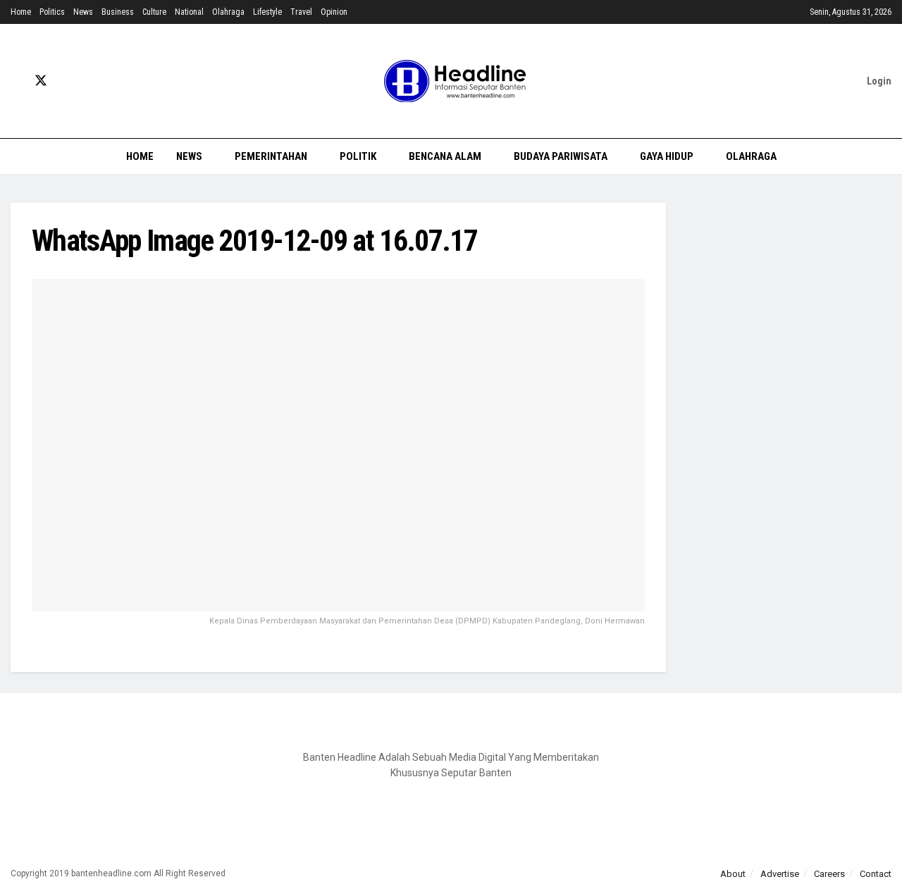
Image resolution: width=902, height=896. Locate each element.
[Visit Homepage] (451, 81)
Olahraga (228, 12)
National (189, 12)
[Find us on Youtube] (66, 81)
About (733, 874)
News (83, 12)
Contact (875, 874)
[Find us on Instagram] (90, 81)
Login (878, 81)
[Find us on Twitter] (41, 81)
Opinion (334, 12)
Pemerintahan (271, 156)
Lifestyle (267, 12)
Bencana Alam (445, 156)
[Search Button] (886, 156)
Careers (829, 874)
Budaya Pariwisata (560, 156)
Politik (358, 156)
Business (117, 12)
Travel (301, 12)
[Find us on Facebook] (15, 81)
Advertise (779, 874)
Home (21, 12)
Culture (154, 12)
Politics (52, 12)
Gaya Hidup (666, 156)
